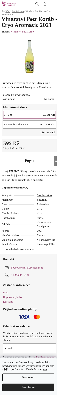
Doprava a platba (12, 297)
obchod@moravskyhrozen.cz (27, 267)
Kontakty (8, 302)
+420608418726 (20, 275)
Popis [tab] (29, 160)
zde (45, 369)
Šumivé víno (44, 195)
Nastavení (28, 377)
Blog (5, 292)
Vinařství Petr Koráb (22, 31)
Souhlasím (28, 387)
